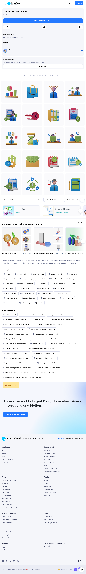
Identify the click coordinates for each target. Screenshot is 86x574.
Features (5, 456)
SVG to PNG (6, 493)
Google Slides (48, 489)
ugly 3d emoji (10, 279)
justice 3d (39, 303)
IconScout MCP (7, 502)
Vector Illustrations (50, 456)
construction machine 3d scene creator (18, 324)
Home (26, 75)
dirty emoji (43, 284)
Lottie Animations (50, 453)
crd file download (49, 298)
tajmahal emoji (56, 279)
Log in (70, 3)
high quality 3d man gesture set (16, 339)
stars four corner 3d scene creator (49, 368)
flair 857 (42, 279)
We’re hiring (6, 462)
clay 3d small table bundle (14, 329)
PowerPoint (48, 486)
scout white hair (45, 293)
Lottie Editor (6, 489)
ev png (7, 274)
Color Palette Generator (10, 508)
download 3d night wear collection (43, 329)
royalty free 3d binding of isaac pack (63, 344)
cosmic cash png (28, 293)
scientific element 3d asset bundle (50, 324)
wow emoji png (43, 288)
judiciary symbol (56, 274)
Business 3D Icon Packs (43, 75)
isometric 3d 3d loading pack (15, 344)
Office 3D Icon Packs (74, 200)
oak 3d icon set (10, 315)
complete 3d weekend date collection (41, 348)
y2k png (71, 279)
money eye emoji (67, 298)
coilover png (25, 303)
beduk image (10, 303)
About (4, 453)
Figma (46, 480)
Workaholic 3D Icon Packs (54, 200)
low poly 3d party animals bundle (17, 353)
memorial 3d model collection (15, 320)
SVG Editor (5, 486)
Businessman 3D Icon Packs (33, 200)
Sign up (79, 3)
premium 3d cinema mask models (46, 339)
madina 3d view (63, 293)
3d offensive (9, 288)
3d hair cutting (10, 293)
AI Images (47, 459)
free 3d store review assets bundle (47, 334)
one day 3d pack (38, 344)
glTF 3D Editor (6, 483)
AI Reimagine (6, 496)
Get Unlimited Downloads (43, 21)
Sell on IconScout (7, 459)
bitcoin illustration (29, 298)
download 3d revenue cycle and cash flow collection (23, 377)
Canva (46, 483)
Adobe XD (47, 496)
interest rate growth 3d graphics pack (18, 368)
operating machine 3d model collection (19, 363)
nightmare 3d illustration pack (61, 315)
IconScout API (6, 499)
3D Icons (32, 75)
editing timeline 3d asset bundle (16, 372)
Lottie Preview (7, 505)
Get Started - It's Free (15, 414)
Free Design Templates (52, 472)
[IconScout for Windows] (49, 547)
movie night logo (38, 274)
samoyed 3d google (26, 284)
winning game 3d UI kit (47, 363)
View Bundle (78, 223)
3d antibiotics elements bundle (33, 315)
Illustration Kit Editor (9, 480)
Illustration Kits (49, 462)
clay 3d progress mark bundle (45, 372)
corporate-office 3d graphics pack (62, 320)
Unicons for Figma (50, 493)
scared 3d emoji (26, 288)
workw (74, 284)
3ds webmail (21, 274)
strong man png (26, 279)
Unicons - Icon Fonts (50, 468)
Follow (80, 51)
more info (15, 45)
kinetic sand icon (59, 284)
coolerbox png (60, 288)
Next (80, 211)
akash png (9, 284)
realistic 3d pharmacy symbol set (16, 334)
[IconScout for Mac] (45, 547)
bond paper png (11, 298)
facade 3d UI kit (38, 320)
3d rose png (72, 274)
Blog (3, 450)
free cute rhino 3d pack (13, 348)
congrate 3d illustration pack (46, 358)
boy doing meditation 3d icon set (46, 353)
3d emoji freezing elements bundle (17, 358)
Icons (45, 465)
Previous (5, 211)
